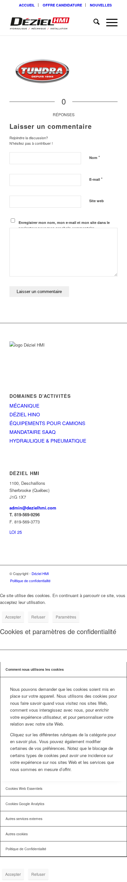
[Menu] (109, 22)
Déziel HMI (40, 573)
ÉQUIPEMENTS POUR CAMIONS (47, 423)
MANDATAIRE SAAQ (32, 431)
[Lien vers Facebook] (103, 573)
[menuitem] (27, 5)
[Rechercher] (93, 22)
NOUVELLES (101, 5)
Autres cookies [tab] (17, 833)
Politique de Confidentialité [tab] (26, 848)
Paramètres (66, 616)
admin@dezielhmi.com (32, 508)
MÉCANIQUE (24, 405)
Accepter (13, 616)
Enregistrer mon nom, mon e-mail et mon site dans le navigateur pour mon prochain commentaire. (64, 225)
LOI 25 (15, 532)
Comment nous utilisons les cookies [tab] (35, 669)
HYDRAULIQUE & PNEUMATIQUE (47, 440)
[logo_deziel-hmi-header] (52, 22)
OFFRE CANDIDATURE (62, 5)
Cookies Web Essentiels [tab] (24, 788)
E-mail (96, 179)
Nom (94, 157)
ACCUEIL (27, 5)
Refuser (38, 616)
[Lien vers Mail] (113, 573)
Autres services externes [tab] (24, 818)
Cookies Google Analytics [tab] (25, 803)
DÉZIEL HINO (24, 414)
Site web (96, 200)
